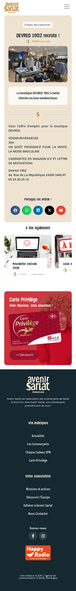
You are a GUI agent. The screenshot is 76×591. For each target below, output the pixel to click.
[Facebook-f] (33, 536)
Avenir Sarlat (37, 274)
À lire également (38, 227)
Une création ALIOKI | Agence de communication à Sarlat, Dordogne (38, 576)
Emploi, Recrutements (37, 25)
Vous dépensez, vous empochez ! (31, 305)
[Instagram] (43, 536)
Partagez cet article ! (38, 199)
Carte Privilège (23, 300)
